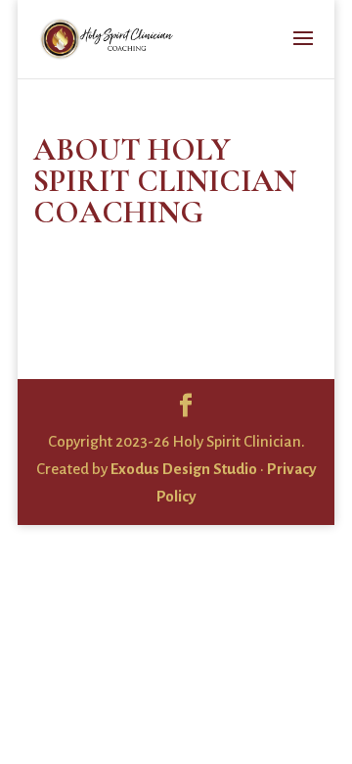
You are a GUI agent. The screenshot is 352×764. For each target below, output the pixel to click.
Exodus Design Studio (183, 468)
